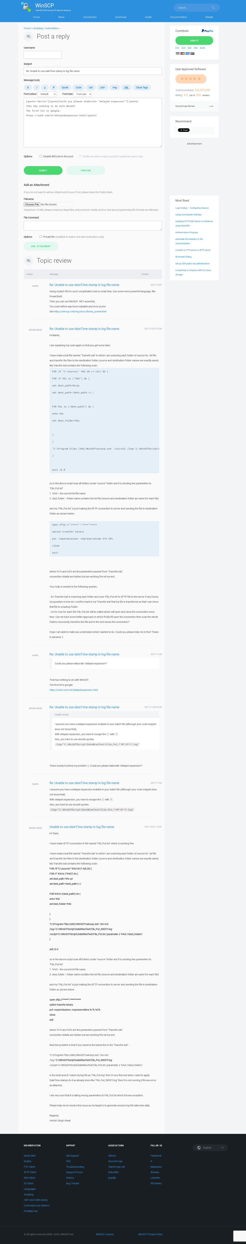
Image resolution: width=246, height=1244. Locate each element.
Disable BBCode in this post (58, 156)
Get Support (72, 1155)
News (61, 17)
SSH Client (29, 1177)
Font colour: (30, 94)
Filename (29, 199)
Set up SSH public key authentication (192, 263)
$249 (202, 48)
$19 (177, 48)
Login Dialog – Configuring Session (192, 208)
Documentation (178, 17)
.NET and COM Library (36, 1200)
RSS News (156, 1183)
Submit (43, 170)
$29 (183, 48)
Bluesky (155, 1172)
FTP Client (29, 1166)
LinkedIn (155, 1177)
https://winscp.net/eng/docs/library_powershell (80, 311)
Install (148, 17)
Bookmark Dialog (183, 256)
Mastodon (156, 1166)
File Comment (31, 217)
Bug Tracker (72, 1183)
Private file (73, 236)
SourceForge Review (185, 106)
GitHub (112, 1155)
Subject (28, 64)
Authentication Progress (186, 232)
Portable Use (31, 1211)
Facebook (156, 1155)
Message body (32, 80)
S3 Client (28, 1183)
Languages (30, 1189)
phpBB (112, 1177)
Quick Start (29, 1155)
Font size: (67, 94)
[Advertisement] (194, 168)
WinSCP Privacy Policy (150, 1234)
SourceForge (115, 1161)
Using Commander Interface (188, 214)
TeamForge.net (116, 1166)
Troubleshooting (75, 1166)
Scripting (28, 1194)
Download (120, 17)
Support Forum (74, 1172)
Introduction (90, 17)
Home (36, 17)
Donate (194, 40)
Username (29, 47)
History (70, 1177)
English (207, 1147)
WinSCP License (105, 1234)
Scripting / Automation (45, 28)
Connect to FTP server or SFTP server (193, 250)
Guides (27, 1161)
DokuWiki (113, 1172)
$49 (189, 48)
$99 (196, 48)
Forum (209, 17)
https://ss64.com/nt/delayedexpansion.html (74, 690)
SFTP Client (30, 1172)
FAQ (68, 1161)
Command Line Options (36, 1205)
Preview (86, 170)
